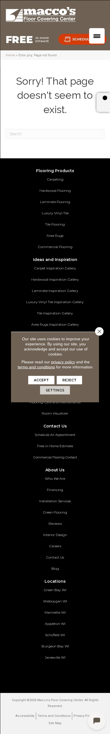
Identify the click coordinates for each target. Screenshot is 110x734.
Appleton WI (55, 624)
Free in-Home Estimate (55, 446)
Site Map (55, 723)
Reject (69, 380)
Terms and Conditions (54, 716)
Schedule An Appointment (55, 435)
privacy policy (63, 362)
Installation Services (55, 501)
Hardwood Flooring (55, 190)
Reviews (55, 523)
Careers (55, 546)
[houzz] (59, 674)
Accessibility (25, 716)
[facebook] (49, 674)
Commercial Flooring (55, 247)
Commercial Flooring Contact (55, 457)
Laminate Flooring (55, 202)
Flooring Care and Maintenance (55, 402)
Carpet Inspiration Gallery (55, 268)
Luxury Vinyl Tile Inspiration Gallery (55, 302)
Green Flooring (55, 512)
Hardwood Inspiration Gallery (55, 279)
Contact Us (55, 557)
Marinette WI (55, 612)
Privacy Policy (84, 716)
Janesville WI (55, 657)
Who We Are (55, 478)
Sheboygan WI (55, 601)
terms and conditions (36, 367)
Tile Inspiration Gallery (55, 313)
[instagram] (69, 674)
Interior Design (55, 535)
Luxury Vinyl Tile (55, 213)
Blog (55, 568)
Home (10, 55)
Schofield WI (55, 635)
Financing (55, 490)
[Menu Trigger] (97, 36)
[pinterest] (39, 674)
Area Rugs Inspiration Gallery (55, 324)
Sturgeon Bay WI (55, 646)
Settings (55, 390)
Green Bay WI (55, 590)
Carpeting (55, 179)
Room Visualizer (55, 413)
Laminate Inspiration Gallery (55, 291)
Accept (41, 380)
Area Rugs (55, 235)
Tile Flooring (55, 224)
